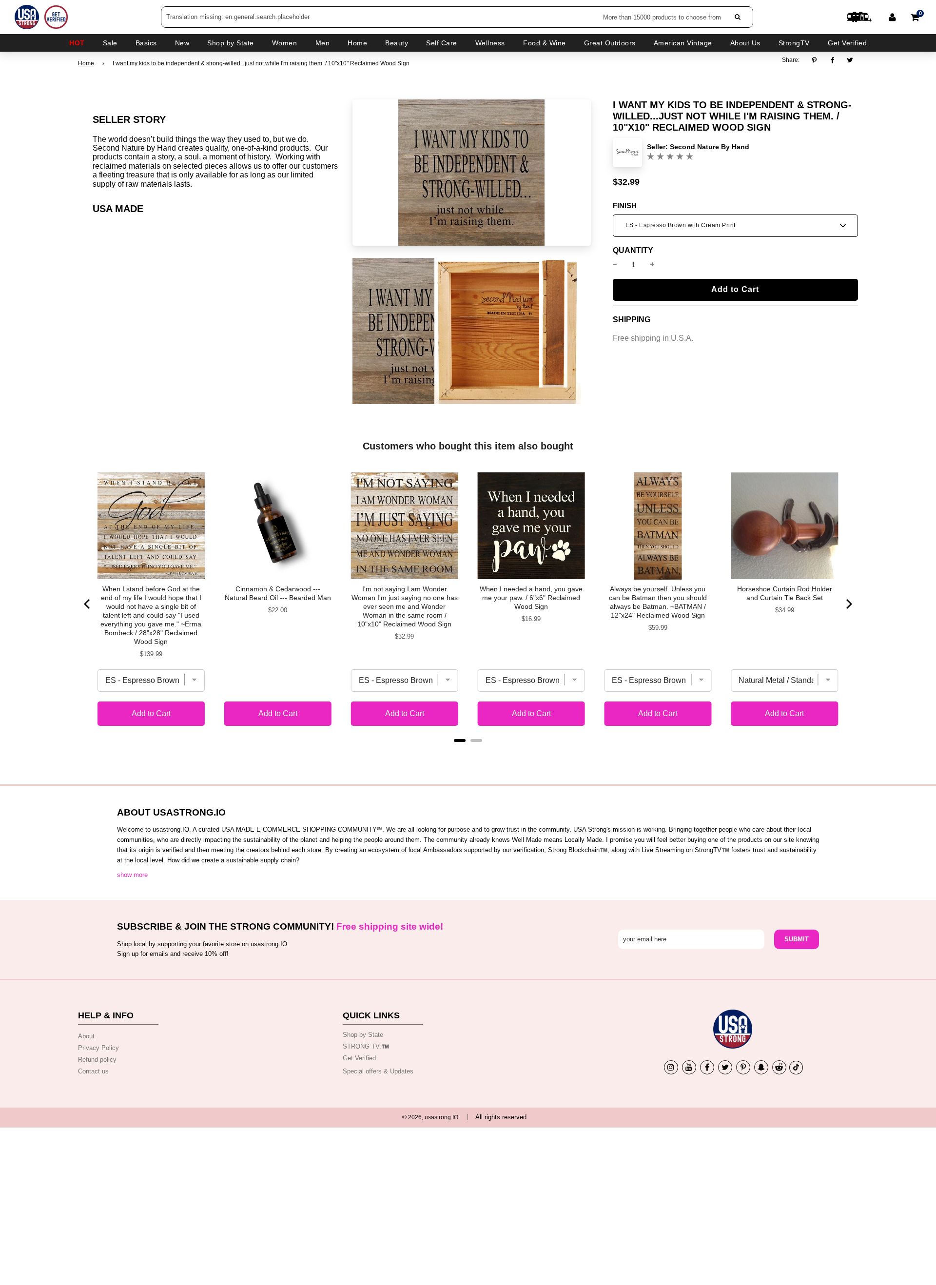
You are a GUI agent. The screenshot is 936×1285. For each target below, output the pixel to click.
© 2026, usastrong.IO (430, 1117)
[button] (735, 225)
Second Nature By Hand (709, 147)
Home (86, 63)
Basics (146, 43)
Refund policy (97, 1059)
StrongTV (794, 43)
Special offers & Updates (378, 1071)
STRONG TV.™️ (366, 1046)
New (182, 43)
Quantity (633, 250)
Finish (625, 206)
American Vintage (683, 43)
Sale (110, 43)
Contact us (93, 1071)
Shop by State (363, 1034)
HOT (77, 43)
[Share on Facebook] (832, 60)
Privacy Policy (98, 1047)
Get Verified (847, 43)
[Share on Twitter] (850, 60)
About (86, 1036)
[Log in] (892, 17)
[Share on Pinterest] (816, 60)
